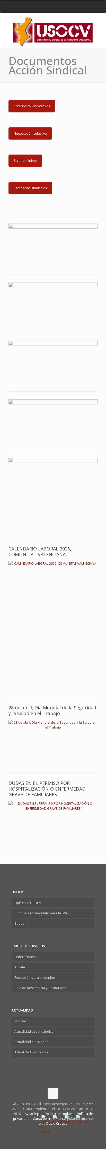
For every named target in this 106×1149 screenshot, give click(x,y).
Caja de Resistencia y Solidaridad (40, 987)
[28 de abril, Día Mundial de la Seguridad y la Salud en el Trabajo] (53, 742)
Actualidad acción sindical (34, 1031)
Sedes (19, 923)
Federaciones (25, 956)
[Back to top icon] (53, 1093)
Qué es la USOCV (27, 902)
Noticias (20, 1021)
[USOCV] (53, 25)
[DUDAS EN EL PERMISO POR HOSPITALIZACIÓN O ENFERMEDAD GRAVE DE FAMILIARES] (53, 822)
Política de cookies (59, 1113)
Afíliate (19, 967)
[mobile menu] (53, 6)
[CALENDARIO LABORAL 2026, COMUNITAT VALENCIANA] (53, 625)
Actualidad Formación (31, 1052)
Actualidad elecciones (31, 1041)
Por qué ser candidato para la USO (41, 913)
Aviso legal (33, 1113)
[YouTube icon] (56, 1130)
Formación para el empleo (34, 977)
